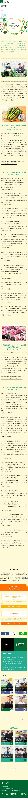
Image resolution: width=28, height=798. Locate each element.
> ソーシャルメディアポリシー (8, 788)
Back (22, 719)
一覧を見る (14, 768)
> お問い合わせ (5, 786)
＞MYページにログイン (14, 623)
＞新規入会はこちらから (14, 606)
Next (6, 719)
